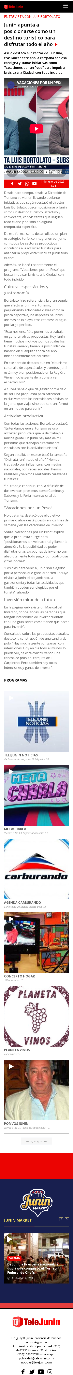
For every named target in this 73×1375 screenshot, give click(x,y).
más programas (36, 1141)
